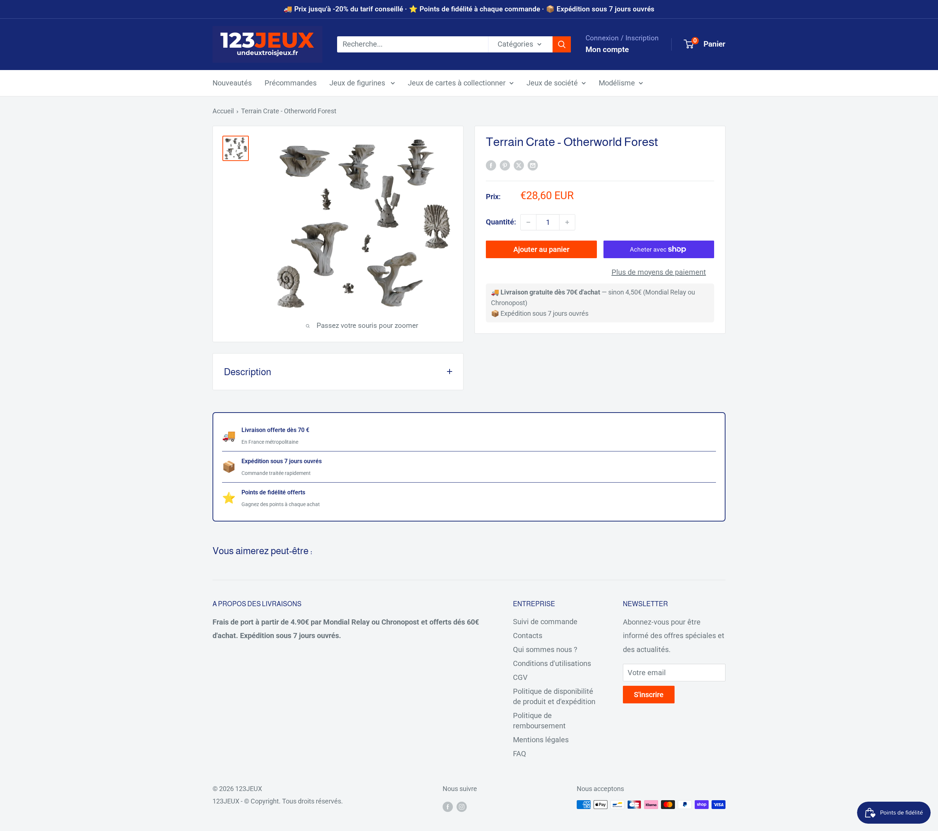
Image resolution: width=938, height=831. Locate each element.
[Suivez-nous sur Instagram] (462, 806)
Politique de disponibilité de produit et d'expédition (554, 696)
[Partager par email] (533, 165)
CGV (520, 677)
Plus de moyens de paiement (659, 272)
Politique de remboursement (539, 720)
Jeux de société (552, 82)
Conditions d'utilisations (552, 663)
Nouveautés (232, 82)
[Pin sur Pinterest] (505, 165)
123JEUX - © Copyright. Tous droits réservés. (278, 801)
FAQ (519, 753)
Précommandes (291, 82)
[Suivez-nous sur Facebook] (448, 806)
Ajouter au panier (541, 249)
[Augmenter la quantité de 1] (567, 222)
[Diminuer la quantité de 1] (528, 222)
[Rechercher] (562, 44)
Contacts (527, 635)
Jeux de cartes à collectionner (457, 82)
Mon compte (607, 49)
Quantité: (501, 221)
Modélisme (617, 82)
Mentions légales (541, 739)
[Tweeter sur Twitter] (519, 165)
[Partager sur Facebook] (491, 165)
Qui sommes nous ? (545, 649)
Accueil (223, 111)
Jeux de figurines (358, 82)
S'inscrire (649, 694)
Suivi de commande (545, 621)
